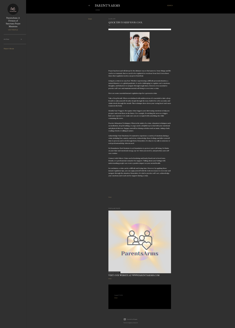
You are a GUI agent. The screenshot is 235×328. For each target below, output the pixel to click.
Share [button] (90, 19)
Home (97, 10)
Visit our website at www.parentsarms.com (134, 275)
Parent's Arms (107, 5)
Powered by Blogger (132, 319)
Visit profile (13, 30)
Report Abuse (9, 49)
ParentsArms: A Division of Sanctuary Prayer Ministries (13, 22)
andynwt (135, 322)
